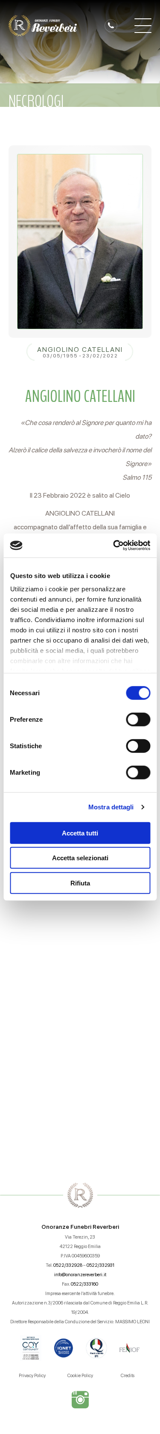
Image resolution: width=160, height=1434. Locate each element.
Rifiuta (80, 882)
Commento (33, 942)
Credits (127, 1375)
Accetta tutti (80, 832)
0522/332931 (100, 1265)
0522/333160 (84, 1284)
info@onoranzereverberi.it (80, 1275)
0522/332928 (67, 1265)
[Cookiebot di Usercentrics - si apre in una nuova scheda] (114, 545)
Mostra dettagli (111, 807)
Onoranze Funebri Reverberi (80, 1226)
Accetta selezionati (80, 858)
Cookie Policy (80, 1375)
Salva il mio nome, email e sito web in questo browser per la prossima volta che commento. (83, 1071)
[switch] (138, 719)
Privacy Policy (32, 1375)
